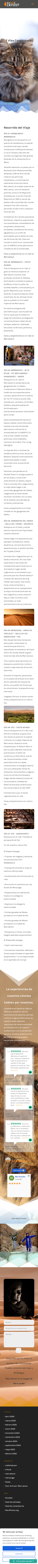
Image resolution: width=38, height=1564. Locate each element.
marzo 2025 (10, 1421)
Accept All (19, 1548)
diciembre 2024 (12, 1433)
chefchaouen (11, 1465)
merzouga (9, 1478)
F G (16, 1177)
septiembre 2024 (13, 1445)
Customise (19, 1554)
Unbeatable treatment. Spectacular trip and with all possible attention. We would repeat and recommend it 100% (19, 1191)
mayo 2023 (10, 1449)
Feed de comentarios (14, 1506)
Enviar (28, 1350)
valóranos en (17, 1170)
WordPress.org (12, 1510)
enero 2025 (10, 1429)
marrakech (10, 1474)
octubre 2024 (11, 1441)
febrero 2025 (11, 1425)
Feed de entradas (13, 1502)
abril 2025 (9, 1416)
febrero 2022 (11, 1453)
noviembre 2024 (12, 1437)
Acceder (9, 1498)
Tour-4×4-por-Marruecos (16, 1486)
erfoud (8, 1469)
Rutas (7, 1482)
